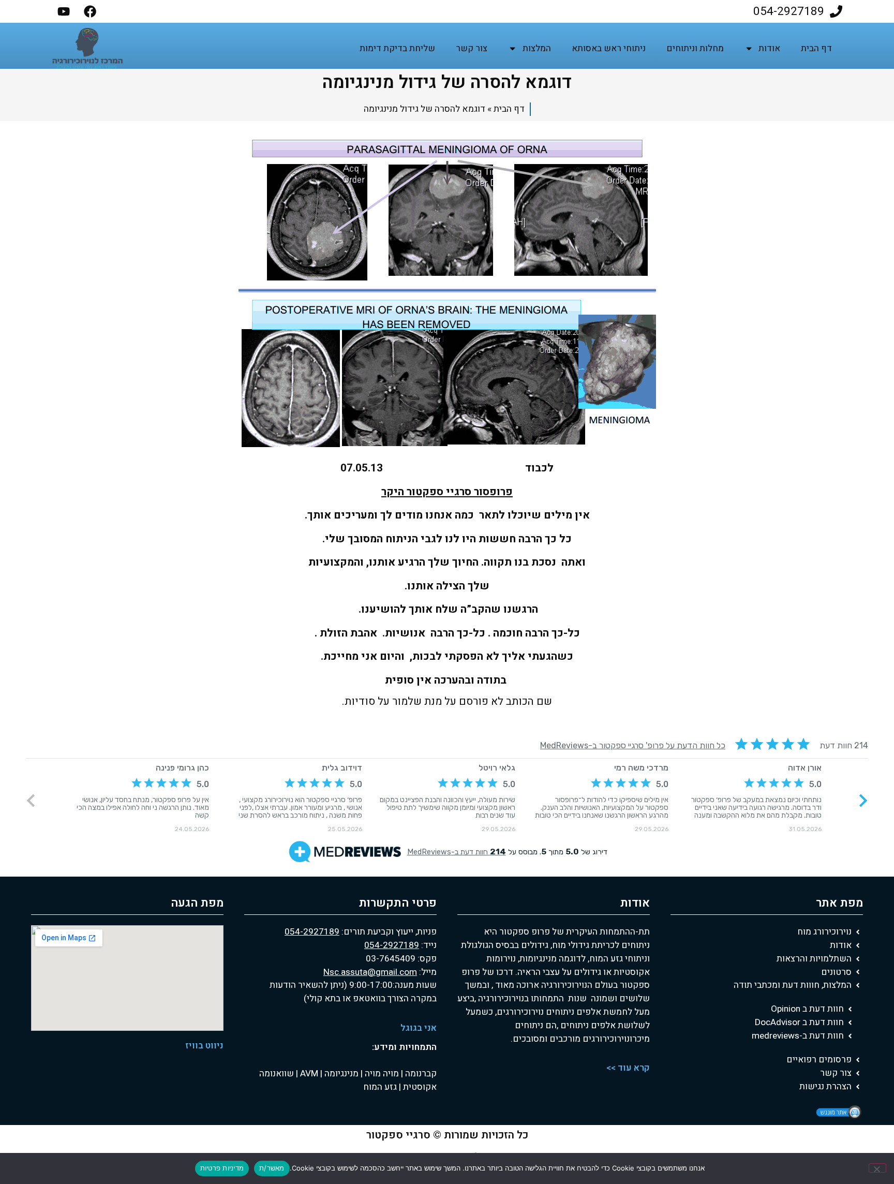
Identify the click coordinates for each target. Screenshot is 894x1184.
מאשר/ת (272, 1168)
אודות (769, 48)
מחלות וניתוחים (695, 48)
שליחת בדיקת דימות (397, 48)
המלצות (537, 48)
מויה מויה (382, 1073)
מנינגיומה (340, 1073)
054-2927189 (312, 931)
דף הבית (816, 48)
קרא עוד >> (628, 1067)
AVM (308, 1073)
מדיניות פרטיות (222, 1168)
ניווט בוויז (204, 1045)
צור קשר (471, 48)
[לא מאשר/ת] (877, 1168)
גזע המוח (380, 1087)
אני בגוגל (418, 1028)
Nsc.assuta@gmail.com (370, 972)
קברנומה (420, 1073)
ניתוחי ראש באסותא (609, 48)
